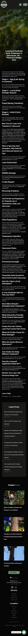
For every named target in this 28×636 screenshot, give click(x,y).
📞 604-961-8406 (14, 584)
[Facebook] (12, 587)
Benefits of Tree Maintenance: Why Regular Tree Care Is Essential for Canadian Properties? (13, 433)
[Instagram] (15, 587)
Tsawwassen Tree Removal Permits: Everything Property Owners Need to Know (13, 536)
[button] (20, 4)
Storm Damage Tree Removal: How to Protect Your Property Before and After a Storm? (14, 454)
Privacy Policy (16, 621)
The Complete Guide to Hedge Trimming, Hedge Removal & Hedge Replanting (13, 466)
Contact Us (11, 621)
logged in (10, 396)
